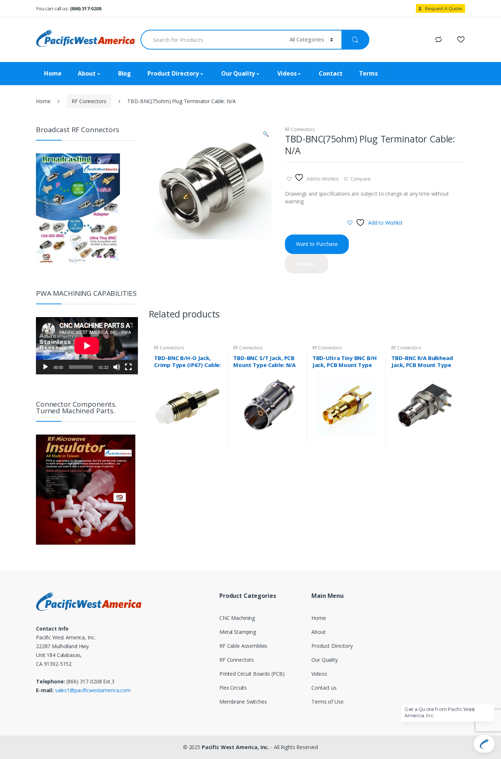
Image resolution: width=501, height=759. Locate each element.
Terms (368, 73)
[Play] (45, 367)
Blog (124, 73)
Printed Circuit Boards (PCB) (252, 673)
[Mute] (116, 367)
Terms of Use (327, 701)
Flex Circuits (233, 687)
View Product (215, 443)
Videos (286, 73)
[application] (87, 345)
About (86, 73)
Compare (361, 178)
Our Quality (238, 73)
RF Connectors (89, 101)
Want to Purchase (317, 243)
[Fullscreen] (128, 367)
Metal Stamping (237, 631)
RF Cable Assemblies (243, 645)
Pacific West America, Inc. (235, 747)
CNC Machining (237, 617)
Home (52, 73)
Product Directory (173, 73)
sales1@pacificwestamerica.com (93, 690)
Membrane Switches (243, 701)
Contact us (324, 687)
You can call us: (68, 8)
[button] (266, 135)
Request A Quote (443, 8)
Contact (330, 73)
